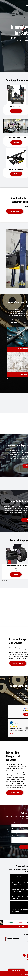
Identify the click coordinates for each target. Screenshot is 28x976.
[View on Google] (11, 722)
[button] (8, 728)
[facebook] (24, 955)
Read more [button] (13, 733)
